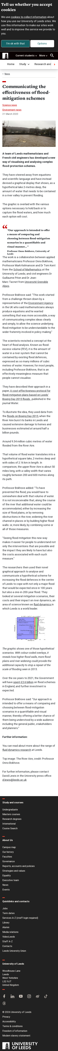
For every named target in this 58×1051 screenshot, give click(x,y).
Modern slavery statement (16, 1035)
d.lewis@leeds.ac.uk (14, 779)
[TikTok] (45, 996)
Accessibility (9, 1021)
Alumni (5, 927)
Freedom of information (14, 1031)
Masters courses (11, 814)
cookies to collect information (29, 17)
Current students (25, 55)
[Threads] (4, 1003)
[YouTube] (20, 996)
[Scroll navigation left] (3, 64)
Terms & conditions (12, 1026)
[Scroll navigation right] (54, 64)
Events (6, 889)
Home (10, 64)
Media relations (10, 932)
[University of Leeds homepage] (5, 56)
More (42, 55)
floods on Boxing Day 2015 (22, 416)
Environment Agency (40, 303)
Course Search (10, 828)
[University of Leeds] (20, 1046)
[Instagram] (29, 996)
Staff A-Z (7, 941)
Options (42, 43)
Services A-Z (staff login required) (20, 917)
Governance (8, 861)
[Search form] (52, 55)
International (9, 823)
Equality (6, 875)
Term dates (8, 913)
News (7, 74)
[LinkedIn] (12, 996)
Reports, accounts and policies (18, 866)
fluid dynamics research (16, 749)
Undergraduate (10, 809)
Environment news (11, 109)
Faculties (7, 856)
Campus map (9, 847)
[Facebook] (4, 996)
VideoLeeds (8, 936)
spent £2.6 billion (23, 682)
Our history (8, 852)
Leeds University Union (14, 950)
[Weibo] (37, 996)
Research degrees (11, 819)
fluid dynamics (43, 604)
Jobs (5, 908)
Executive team (10, 880)
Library (5, 922)
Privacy (6, 1016)
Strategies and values (13, 870)
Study (22, 64)
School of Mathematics (27, 269)
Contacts (7, 946)
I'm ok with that (15, 43)
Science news (9, 105)
